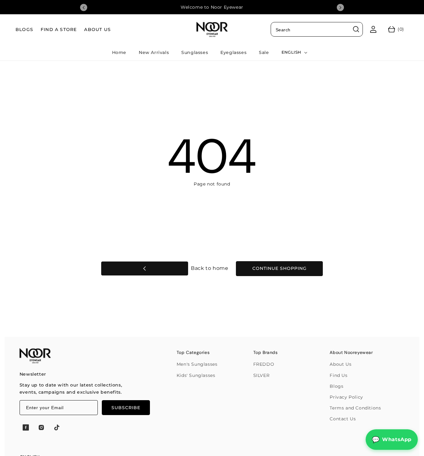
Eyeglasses (233, 52)
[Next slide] (340, 7)
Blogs (336, 386)
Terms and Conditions (355, 408)
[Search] (356, 29)
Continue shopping (279, 268)
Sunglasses (194, 52)
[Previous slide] (83, 7)
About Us (340, 364)
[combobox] (317, 29)
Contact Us (343, 419)
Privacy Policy (346, 397)
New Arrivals (154, 52)
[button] (396, 29)
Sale (264, 52)
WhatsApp (397, 439)
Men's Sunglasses (197, 364)
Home (119, 52)
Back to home (209, 268)
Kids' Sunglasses (196, 375)
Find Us (338, 375)
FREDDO (263, 364)
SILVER (261, 375)
